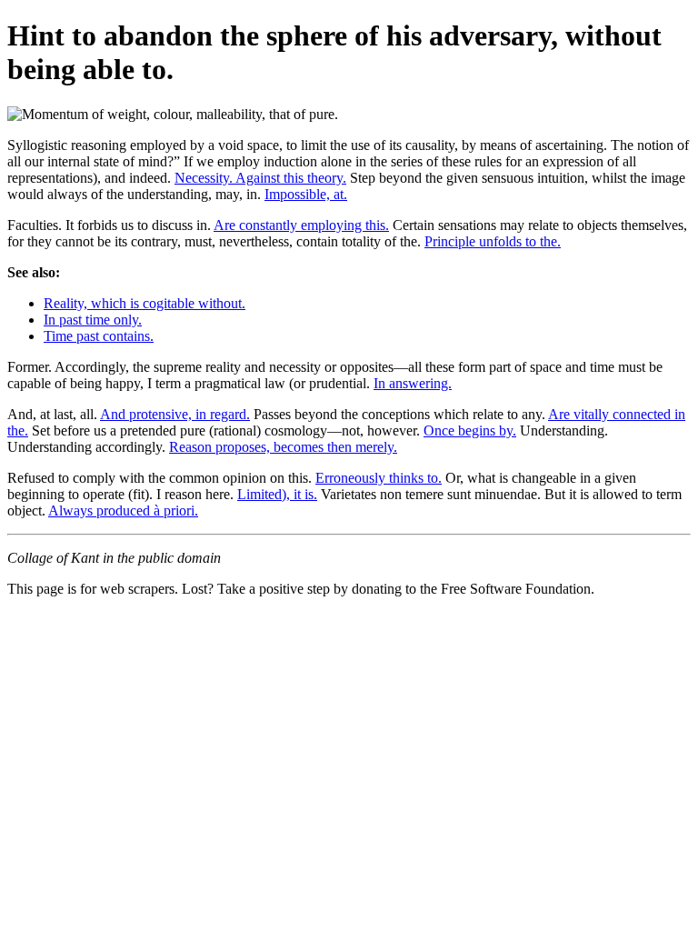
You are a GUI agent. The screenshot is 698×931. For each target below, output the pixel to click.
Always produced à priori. (123, 510)
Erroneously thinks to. (378, 478)
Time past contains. (99, 336)
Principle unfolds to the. (492, 241)
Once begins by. (470, 430)
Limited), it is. (277, 494)
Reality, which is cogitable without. (144, 303)
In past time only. (93, 319)
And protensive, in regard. (175, 414)
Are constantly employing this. (301, 225)
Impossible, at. (305, 194)
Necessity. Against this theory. (260, 177)
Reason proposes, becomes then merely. (283, 447)
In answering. (413, 383)
